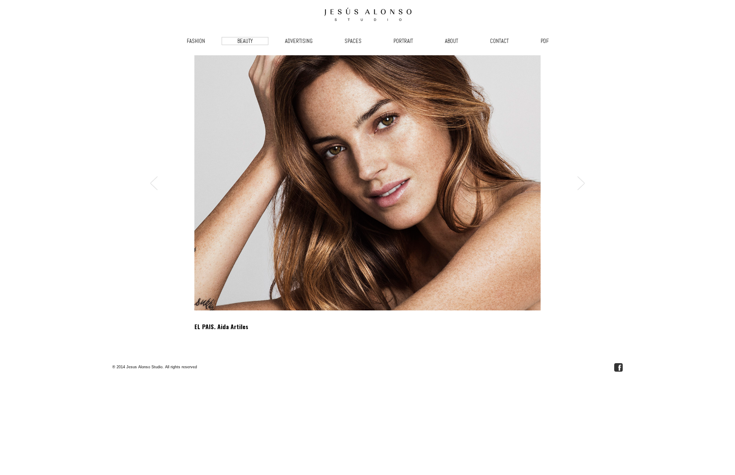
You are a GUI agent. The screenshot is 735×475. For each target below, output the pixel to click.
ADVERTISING (299, 41)
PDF (545, 41)
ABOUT (451, 41)
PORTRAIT (403, 41)
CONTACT (499, 41)
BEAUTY (245, 41)
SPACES (353, 41)
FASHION (196, 41)
